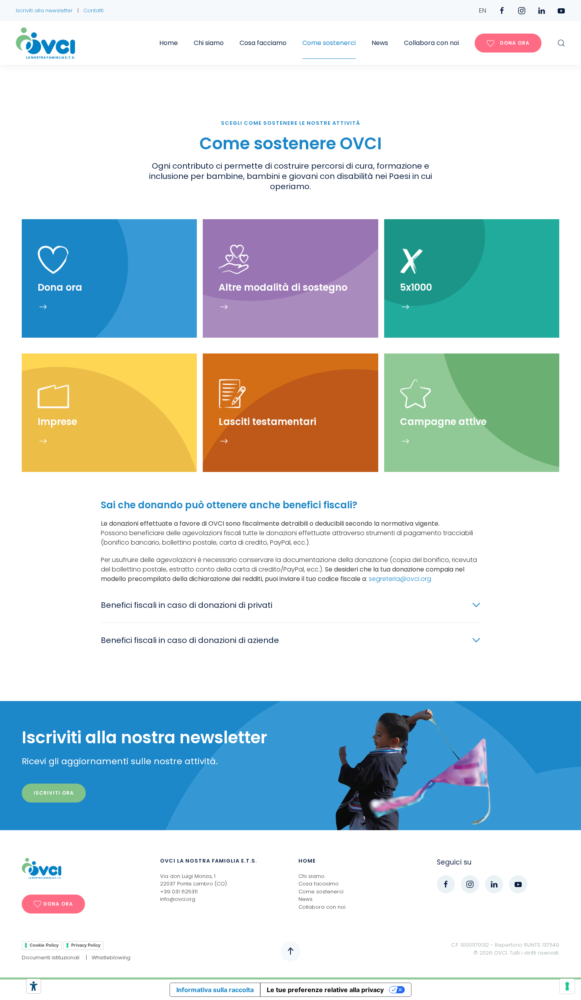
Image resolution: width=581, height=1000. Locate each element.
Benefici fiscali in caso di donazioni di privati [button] (186, 605)
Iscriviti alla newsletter (44, 10)
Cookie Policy (44, 945)
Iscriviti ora (54, 792)
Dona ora (58, 903)
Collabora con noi (431, 42)
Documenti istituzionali (50, 957)
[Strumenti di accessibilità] (33, 986)
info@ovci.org (177, 899)
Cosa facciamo (263, 42)
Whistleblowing (111, 957)
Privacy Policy (85, 945)
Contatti (93, 10)
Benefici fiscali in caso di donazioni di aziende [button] (190, 640)
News (380, 42)
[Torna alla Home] (45, 43)
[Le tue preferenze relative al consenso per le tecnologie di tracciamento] (567, 986)
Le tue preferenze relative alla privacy (325, 990)
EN (482, 10)
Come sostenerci (329, 42)
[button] (561, 43)
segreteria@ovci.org (400, 578)
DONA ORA (514, 42)
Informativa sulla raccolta (215, 990)
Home (168, 42)
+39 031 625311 (179, 891)
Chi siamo (209, 42)
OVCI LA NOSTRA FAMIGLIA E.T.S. (208, 861)
